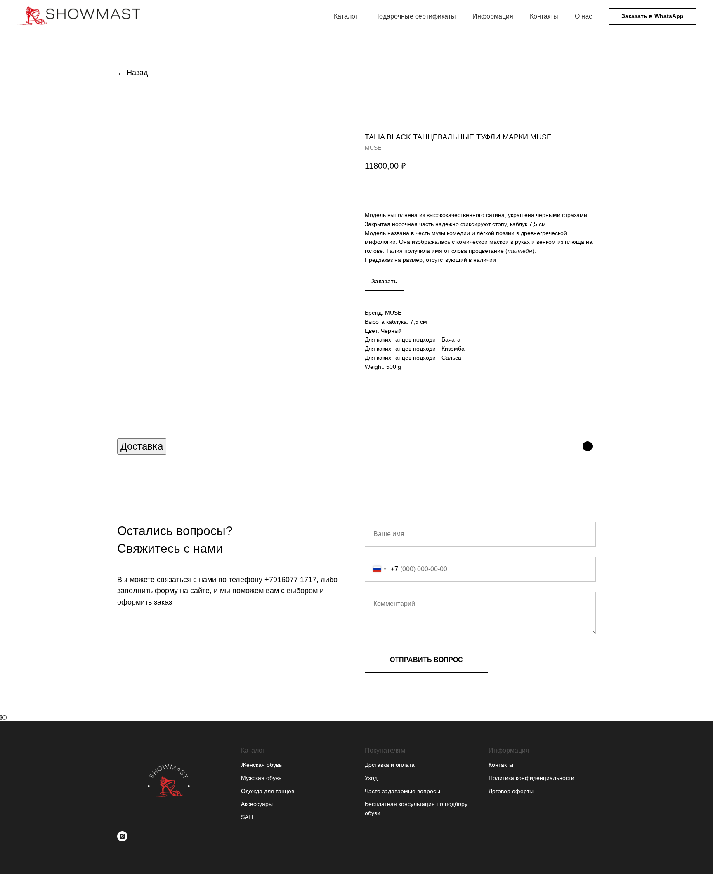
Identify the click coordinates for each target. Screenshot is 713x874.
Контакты (544, 16)
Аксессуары (257, 804)
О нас (583, 16)
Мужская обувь (261, 778)
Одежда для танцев (267, 791)
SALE (248, 817)
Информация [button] (492, 16)
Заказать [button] (384, 281)
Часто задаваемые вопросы (402, 791)
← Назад (132, 72)
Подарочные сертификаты (415, 16)
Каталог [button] (346, 16)
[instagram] (122, 836)
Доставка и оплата (390, 764)
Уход (371, 778)
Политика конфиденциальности (531, 778)
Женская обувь (261, 764)
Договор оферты (511, 791)
